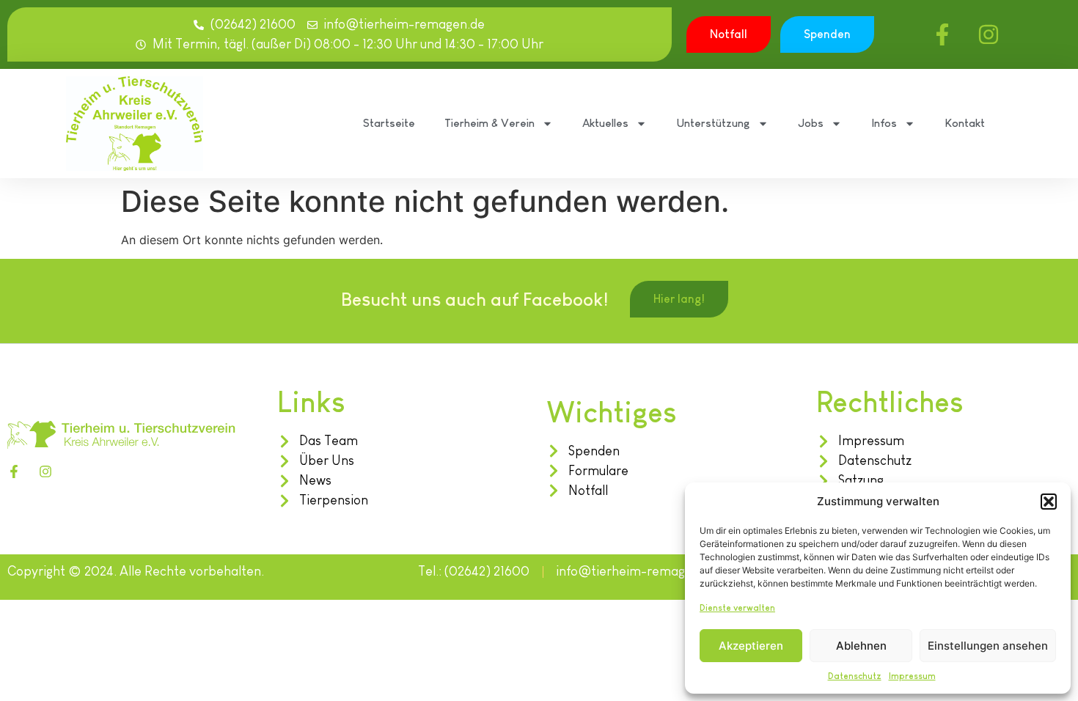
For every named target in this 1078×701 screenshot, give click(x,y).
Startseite (389, 123)
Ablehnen (861, 646)
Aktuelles (605, 123)
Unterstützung (713, 123)
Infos (884, 123)
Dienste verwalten (737, 608)
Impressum (912, 676)
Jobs (811, 123)
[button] (1048, 501)
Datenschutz (854, 676)
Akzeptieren (751, 646)
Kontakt (965, 123)
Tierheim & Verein (489, 123)
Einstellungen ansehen (988, 646)
